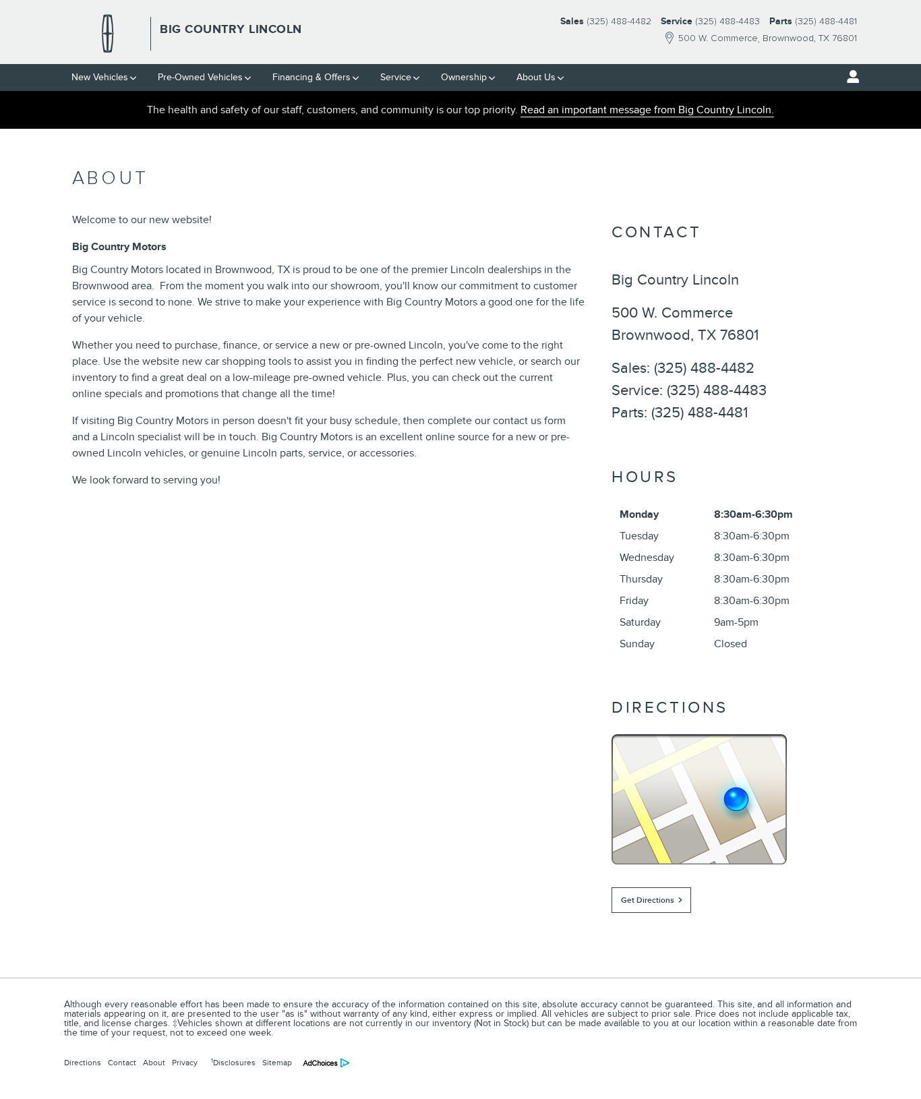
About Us (536, 77)
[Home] (108, 33)
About (154, 1062)
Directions (82, 1062)
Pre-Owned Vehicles (200, 77)
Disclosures (233, 1062)
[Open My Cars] (849, 77)
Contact (122, 1062)
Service (395, 77)
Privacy (185, 1062)
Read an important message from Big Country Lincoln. (647, 110)
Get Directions (647, 900)
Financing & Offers (311, 77)
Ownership (464, 77)
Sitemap (277, 1062)
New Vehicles (99, 77)
